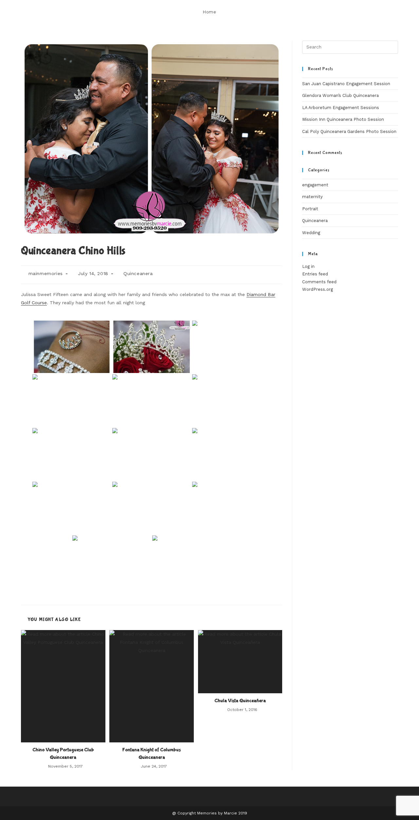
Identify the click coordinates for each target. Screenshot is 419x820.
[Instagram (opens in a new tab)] (369, 11)
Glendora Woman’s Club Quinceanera (340, 95)
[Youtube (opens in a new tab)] (378, 11)
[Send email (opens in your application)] (396, 11)
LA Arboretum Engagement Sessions (340, 107)
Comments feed (319, 281)
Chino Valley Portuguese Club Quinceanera (63, 753)
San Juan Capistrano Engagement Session (346, 83)
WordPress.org (317, 289)
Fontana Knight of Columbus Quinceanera (151, 753)
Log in (308, 266)
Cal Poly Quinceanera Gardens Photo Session (349, 131)
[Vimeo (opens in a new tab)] (387, 11)
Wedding (311, 232)
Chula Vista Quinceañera (240, 701)
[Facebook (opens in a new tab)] (352, 11)
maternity (312, 196)
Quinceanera (138, 273)
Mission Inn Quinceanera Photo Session (343, 119)
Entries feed (315, 273)
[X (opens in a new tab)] (343, 11)
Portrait (310, 208)
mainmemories (45, 273)
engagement (315, 184)
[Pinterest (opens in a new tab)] (360, 11)
